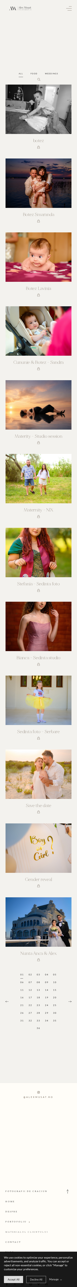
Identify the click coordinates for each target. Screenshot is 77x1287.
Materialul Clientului (26, 1232)
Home (10, 1201)
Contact (13, 1242)
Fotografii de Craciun (26, 1191)
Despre (11, 1211)
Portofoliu (16, 1221)
